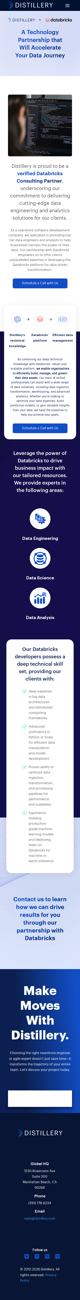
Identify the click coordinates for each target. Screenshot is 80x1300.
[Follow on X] (57, 1256)
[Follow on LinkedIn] (26, 1256)
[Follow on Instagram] (47, 1256)
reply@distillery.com (39, 1218)
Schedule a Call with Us (40, 283)
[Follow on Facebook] (37, 1256)
